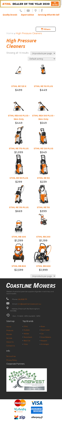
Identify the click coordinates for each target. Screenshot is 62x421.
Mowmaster (45, 330)
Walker (26, 334)
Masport (44, 341)
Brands (9, 334)
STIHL (26, 326)
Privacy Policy (11, 360)
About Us (10, 342)
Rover (43, 326)
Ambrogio (45, 344)
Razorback (28, 337)
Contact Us (10, 346)
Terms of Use (11, 356)
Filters (46, 29)
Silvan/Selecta (46, 337)
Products (9, 330)
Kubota (27, 330)
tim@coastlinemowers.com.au (29, 304)
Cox (42, 334)
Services (9, 338)
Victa (26, 344)
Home (10, 33)
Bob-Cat (27, 341)
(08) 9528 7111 (22, 299)
